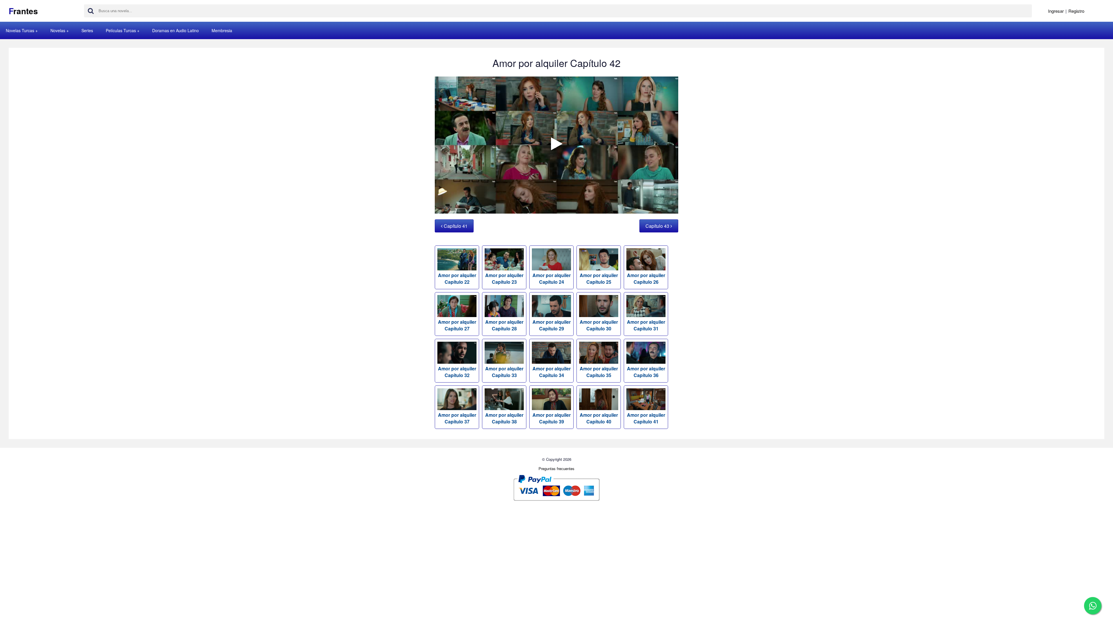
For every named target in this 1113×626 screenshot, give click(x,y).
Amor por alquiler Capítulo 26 (646, 278)
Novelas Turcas (20, 30)
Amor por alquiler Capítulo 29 (551, 325)
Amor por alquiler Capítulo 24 (551, 278)
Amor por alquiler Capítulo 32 (457, 371)
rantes (23, 11)
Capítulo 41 (455, 226)
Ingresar (1056, 11)
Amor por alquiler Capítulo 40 (599, 418)
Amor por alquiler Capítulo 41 (646, 418)
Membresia (222, 30)
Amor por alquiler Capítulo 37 (457, 418)
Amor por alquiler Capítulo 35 (599, 371)
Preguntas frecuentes (556, 468)
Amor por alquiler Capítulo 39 (551, 418)
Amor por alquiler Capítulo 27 (457, 325)
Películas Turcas (121, 30)
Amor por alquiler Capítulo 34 (551, 371)
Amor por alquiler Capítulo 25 (599, 278)
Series (87, 30)
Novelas (57, 30)
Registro (1076, 11)
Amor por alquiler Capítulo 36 (646, 371)
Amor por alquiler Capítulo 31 (646, 325)
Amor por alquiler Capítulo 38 (504, 418)
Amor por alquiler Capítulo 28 (504, 325)
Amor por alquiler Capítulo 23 (504, 278)
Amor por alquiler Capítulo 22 (457, 278)
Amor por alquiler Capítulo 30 (599, 325)
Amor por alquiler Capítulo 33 (504, 371)
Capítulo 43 (657, 226)
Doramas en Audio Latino (175, 30)
